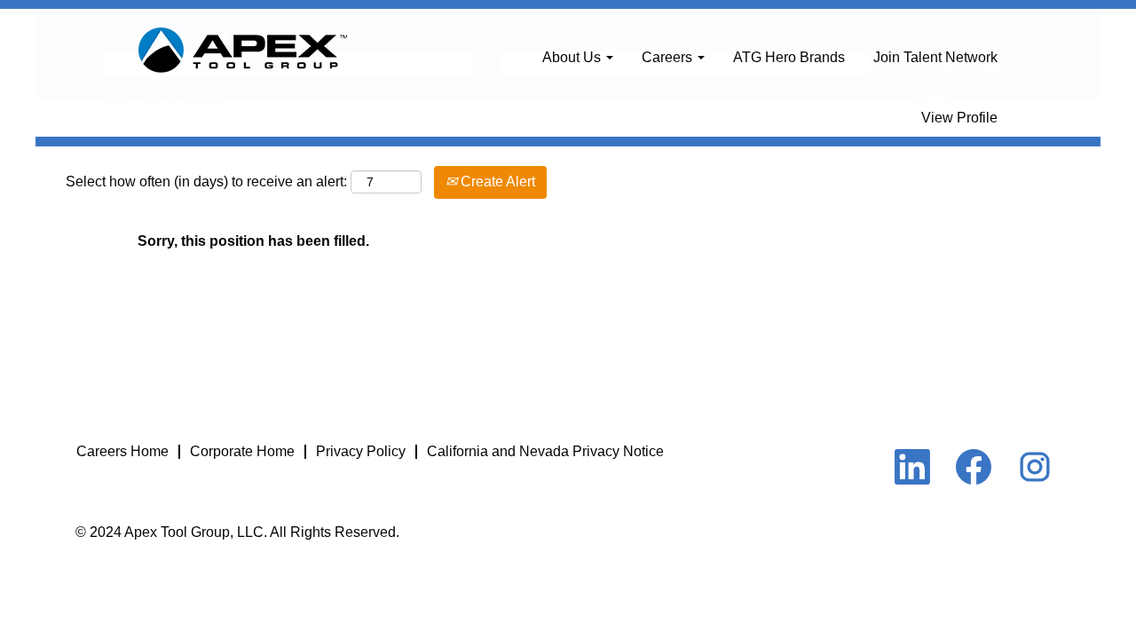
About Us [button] (573, 57)
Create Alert (496, 181)
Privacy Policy (361, 451)
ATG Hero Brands (789, 57)
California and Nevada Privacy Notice (545, 451)
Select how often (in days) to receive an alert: (206, 181)
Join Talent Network (935, 57)
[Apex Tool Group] (243, 51)
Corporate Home (242, 451)
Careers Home (122, 451)
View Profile (959, 117)
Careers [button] (669, 57)
